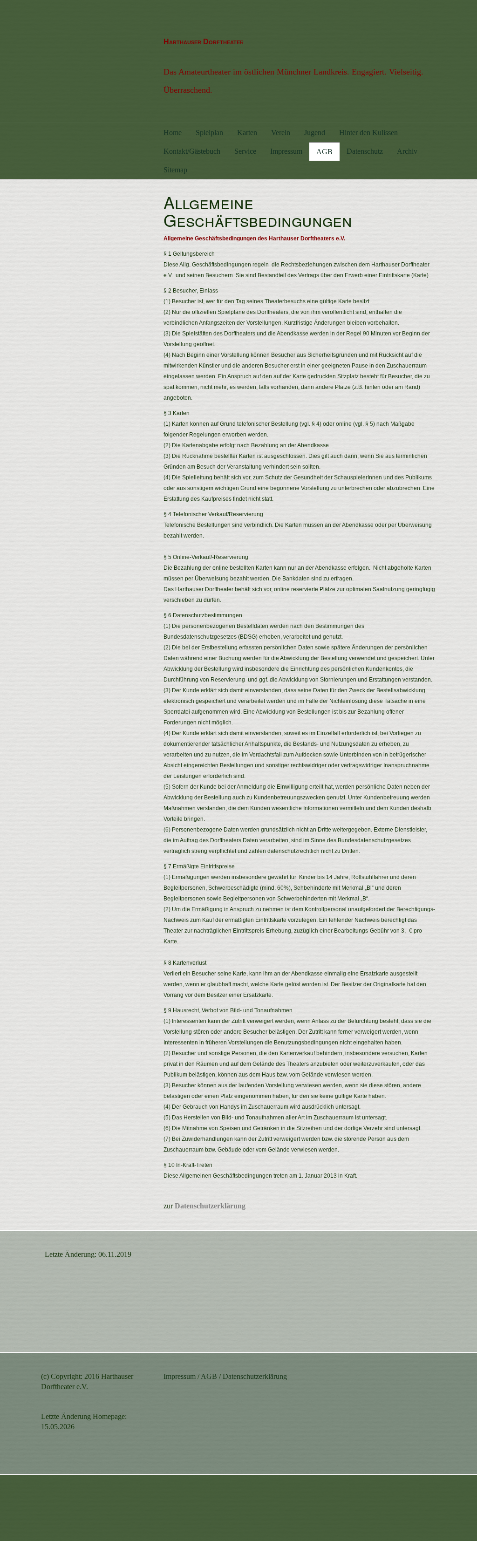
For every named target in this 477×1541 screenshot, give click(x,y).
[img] (95, 60)
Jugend (314, 132)
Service (245, 151)
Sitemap (175, 170)
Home (173, 132)
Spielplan (209, 132)
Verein (280, 132)
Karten (247, 132)
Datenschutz (365, 151)
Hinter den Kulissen (368, 132)
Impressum (286, 151)
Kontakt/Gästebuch (192, 151)
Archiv (407, 151)
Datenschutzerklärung (255, 1376)
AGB (324, 152)
